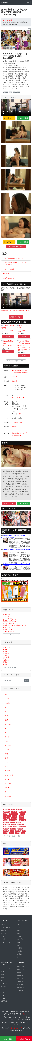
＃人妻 (5, 814)
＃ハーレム (14, 818)
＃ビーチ (12, 822)
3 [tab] (8, 525)
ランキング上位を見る (19, 397)
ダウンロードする (16, 317)
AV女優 (3, 930)
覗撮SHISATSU (8, 627)
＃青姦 (5, 820)
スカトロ (8, 703)
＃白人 (23, 833)
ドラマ (7, 779)
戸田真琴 (6, 658)
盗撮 (6, 720)
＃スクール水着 (13, 820)
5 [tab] (13, 525)
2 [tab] (5, 525)
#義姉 (10, 92)
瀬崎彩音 (14, 381)
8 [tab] (21, 525)
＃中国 (5, 833)
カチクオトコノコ (9, 623)
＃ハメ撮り (6, 824)
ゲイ (6, 732)
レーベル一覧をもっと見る (11, 634)
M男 (6, 707)
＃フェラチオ (22, 811)
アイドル (8, 724)
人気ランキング (6, 927)
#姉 (14, 92)
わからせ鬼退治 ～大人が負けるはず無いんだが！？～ (24, 349)
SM (6, 694)
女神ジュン (6, 647)
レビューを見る (23, 118)
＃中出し (14, 816)
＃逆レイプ (13, 828)
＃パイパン (6, 818)
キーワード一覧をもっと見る (12, 836)
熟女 (6, 711)
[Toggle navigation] (28, 2)
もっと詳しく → (9, 118)
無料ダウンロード (9, 503)
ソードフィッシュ (9, 631)
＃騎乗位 (20, 828)
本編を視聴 (8, 1039)
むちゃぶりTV (7, 629)
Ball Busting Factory (9, 621)
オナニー (8, 783)
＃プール (6, 822)
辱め (6, 715)
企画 (6, 741)
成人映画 (8, 796)
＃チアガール (22, 826)
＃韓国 (24, 830)
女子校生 (8, 745)
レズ (6, 762)
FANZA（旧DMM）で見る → (16, 246)
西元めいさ (6, 662)
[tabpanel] (7, 518)
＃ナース (22, 814)
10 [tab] (27, 525)
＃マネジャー (7, 816)
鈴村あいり (6, 649)
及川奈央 (6, 664)
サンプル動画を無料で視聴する (13, 258)
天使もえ (6, 656)
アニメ (7, 792)
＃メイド (6, 828)
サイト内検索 (5, 942)
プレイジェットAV (16, 1028)
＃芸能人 (13, 824)
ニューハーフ (9, 775)
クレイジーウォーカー (10, 619)
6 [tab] (16, 525)
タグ (2, 936)
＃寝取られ (6, 811)
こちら (19, 413)
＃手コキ (6, 830)
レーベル (4, 933)
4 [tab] (11, 525)
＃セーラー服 (22, 820)
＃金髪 (12, 830)
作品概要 (6, 273)
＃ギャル (21, 818)
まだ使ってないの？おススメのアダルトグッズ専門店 (16, 264)
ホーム (3, 924)
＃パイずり (14, 811)
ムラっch (6, 617)
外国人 (7, 787)
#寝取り (6, 92)
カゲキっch (6, 614)
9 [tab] (24, 525)
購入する (8, 336)
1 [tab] (3, 525)
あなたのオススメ (9, 278)
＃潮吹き (21, 816)
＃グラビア (20, 824)
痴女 (6, 766)
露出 (6, 754)
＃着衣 (9, 826)
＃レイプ (19, 809)
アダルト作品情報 (9, 269)
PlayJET (4, 2)
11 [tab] (29, 525)
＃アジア (11, 833)
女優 (6, 758)
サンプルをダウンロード (24, 1039)
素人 (6, 728)
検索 (26, 680)
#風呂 (18, 92)
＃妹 (5, 826)
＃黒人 (17, 833)
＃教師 (15, 826)
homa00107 (15, 377)
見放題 (3, 939)
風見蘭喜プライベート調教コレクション (16, 625)
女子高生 (20, 948)
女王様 (7, 737)
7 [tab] (19, 525)
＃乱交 (13, 809)
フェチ (7, 699)
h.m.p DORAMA (17, 422)
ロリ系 (7, 749)
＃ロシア (18, 830)
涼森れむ (6, 651)
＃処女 (18, 822)
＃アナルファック (13, 814)
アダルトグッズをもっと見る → (16, 361)
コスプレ (8, 771)
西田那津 (6, 653)
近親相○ (14, 426)
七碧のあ (6, 660)
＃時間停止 (6, 809)
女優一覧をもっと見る (10, 667)
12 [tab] (16, 527)
